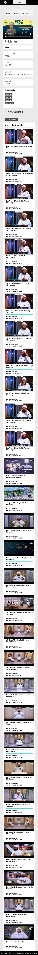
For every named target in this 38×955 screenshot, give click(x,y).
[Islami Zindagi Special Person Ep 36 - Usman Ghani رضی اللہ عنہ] (19, 740)
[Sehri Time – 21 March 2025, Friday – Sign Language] (19, 384)
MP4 (8, 94)
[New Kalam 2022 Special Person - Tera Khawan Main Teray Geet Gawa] (19, 850)
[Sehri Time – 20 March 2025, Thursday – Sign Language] (19, 411)
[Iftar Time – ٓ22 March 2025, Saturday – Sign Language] (19, 301)
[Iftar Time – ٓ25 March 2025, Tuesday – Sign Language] (19, 192)
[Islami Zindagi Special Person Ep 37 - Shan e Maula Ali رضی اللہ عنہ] (19, 685)
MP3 (8, 97)
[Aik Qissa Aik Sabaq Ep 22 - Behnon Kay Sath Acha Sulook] (19, 603)
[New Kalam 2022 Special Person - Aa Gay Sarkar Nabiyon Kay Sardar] (19, 878)
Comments (11, 119)
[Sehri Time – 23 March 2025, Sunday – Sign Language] (19, 274)
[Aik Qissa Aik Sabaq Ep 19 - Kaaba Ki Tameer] (19, 713)
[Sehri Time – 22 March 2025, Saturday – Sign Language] (19, 329)
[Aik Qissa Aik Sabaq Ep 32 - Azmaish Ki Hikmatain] (19, 493)
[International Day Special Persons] (19, 932)
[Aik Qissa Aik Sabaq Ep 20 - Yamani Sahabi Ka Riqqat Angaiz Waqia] (19, 658)
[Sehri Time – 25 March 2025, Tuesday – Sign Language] (19, 219)
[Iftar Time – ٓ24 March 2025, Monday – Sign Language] (19, 246)
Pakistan (27, 13)
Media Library (20, 13)
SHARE (9, 103)
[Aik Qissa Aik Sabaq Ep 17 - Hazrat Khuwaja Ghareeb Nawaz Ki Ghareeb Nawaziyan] (19, 823)
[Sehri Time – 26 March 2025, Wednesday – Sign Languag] (19, 164)
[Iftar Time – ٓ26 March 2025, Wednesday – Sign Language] (19, 137)
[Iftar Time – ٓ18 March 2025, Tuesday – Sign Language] (19, 439)
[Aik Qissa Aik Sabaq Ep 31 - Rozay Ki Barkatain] (19, 521)
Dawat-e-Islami (10, 13)
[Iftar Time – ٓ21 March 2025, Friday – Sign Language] (19, 356)
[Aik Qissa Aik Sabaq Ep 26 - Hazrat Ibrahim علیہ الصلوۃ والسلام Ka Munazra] (19, 576)
